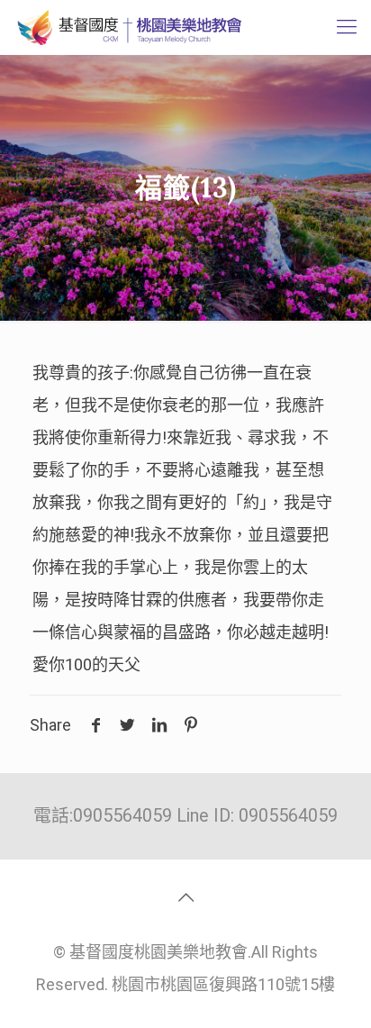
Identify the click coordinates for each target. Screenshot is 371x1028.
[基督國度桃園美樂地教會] (127, 27)
